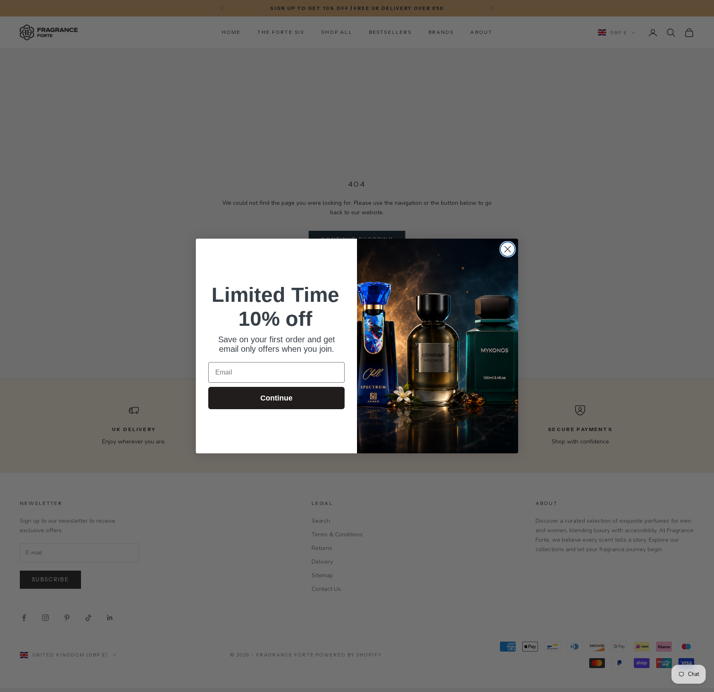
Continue (276, 398)
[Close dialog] (507, 249)
